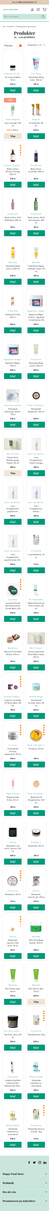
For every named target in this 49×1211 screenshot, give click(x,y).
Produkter (10, 26)
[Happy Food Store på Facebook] (29, 1162)
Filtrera (12, 45)
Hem (4, 26)
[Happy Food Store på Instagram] (39, 1162)
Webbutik (8, 1183)
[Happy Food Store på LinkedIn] (45, 1162)
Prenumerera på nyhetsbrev (19, 1201)
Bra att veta (9, 1192)
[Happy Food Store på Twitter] (34, 1162)
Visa (12, 136)
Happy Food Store (13, 1173)
